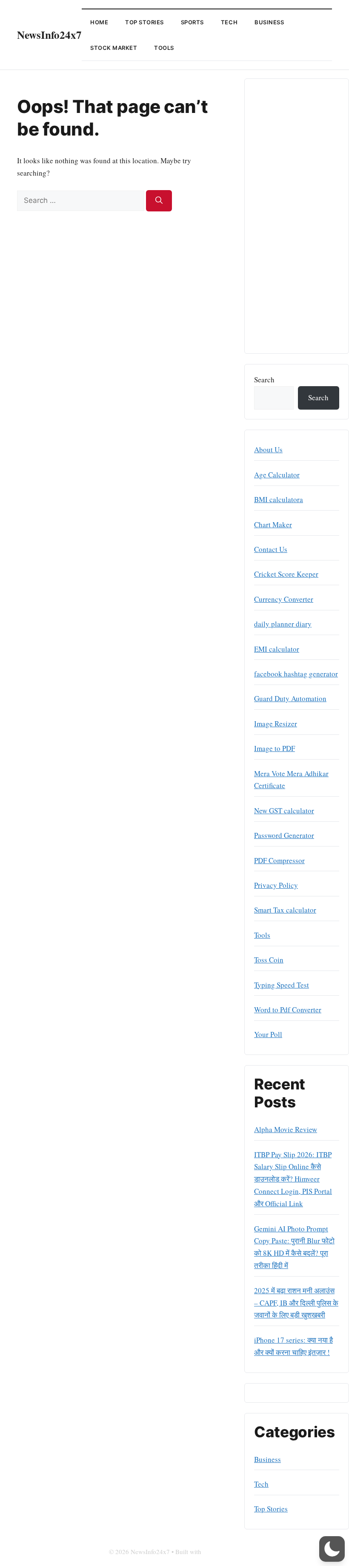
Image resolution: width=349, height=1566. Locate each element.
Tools (164, 47)
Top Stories (144, 22)
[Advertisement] (296, 216)
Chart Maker (273, 524)
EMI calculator (276, 649)
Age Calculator (277, 475)
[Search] (159, 200)
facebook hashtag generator (296, 674)
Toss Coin (268, 960)
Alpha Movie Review (285, 1129)
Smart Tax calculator (285, 910)
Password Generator (284, 835)
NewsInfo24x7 (49, 35)
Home (99, 22)
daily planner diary (283, 624)
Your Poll (268, 1034)
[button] (332, 1549)
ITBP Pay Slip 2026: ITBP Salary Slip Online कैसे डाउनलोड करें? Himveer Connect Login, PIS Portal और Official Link (293, 1179)
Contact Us (270, 549)
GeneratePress (221, 1551)
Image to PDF (274, 748)
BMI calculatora (278, 499)
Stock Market (113, 47)
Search (264, 379)
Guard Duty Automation (290, 698)
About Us (268, 449)
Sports (192, 22)
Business (269, 22)
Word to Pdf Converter (287, 1009)
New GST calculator (284, 810)
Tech (229, 22)
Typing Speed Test (281, 985)
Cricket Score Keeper (286, 574)
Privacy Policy (276, 885)
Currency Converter (283, 599)
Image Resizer (275, 723)
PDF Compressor (279, 860)
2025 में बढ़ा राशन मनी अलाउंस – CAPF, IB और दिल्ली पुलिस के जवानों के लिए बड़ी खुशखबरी (296, 1303)
